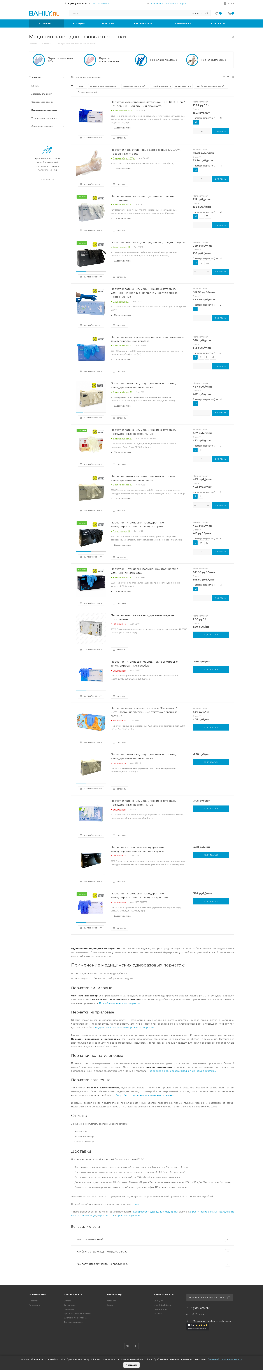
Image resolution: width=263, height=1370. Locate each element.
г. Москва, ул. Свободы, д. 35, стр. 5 (168, 3)
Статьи (110, 1305)
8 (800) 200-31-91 (78, 3)
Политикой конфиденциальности (225, 1359)
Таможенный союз (73, 1322)
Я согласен (131, 1365)
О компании (37, 1294)
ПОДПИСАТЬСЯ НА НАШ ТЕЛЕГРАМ (206, 1297)
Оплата (68, 1300)
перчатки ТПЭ (105, 1215)
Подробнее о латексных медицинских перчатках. (145, 1095)
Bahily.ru (158, 1300)
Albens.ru (158, 1313)
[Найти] (206, 13)
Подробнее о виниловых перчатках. (120, 1003)
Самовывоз (69, 1305)
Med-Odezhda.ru (162, 1305)
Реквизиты (34, 1305)
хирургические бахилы (203, 1211)
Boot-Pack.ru (160, 1309)
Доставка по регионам (75, 1317)
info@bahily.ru (199, 1314)
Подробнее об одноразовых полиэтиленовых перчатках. (182, 1070)
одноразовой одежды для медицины (155, 1211)
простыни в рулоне (128, 1215)
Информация (115, 1294)
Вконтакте (127, 1346)
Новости (33, 1300)
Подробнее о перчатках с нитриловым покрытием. (125, 1027)
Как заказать (73, 1294)
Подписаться (47, 179)
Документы (69, 1309)
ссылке (137, 1204)
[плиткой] (224, 77)
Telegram (135, 1346)
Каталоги (111, 1300)
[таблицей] (233, 77)
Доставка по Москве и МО (77, 1313)
